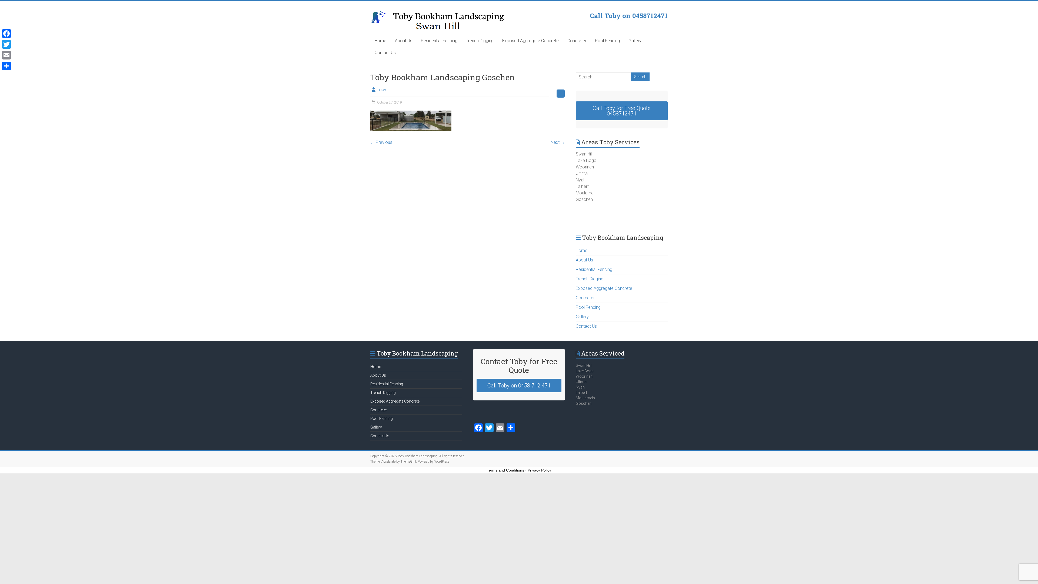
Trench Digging (480, 40)
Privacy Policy (539, 470)
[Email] (6, 55)
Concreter (576, 40)
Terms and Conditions (505, 470)
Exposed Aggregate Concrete (530, 40)
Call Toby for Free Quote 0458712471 (622, 111)
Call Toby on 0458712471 (629, 15)
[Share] (6, 66)
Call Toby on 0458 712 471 (519, 385)
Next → (558, 142)
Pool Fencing (607, 40)
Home (380, 40)
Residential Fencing (439, 40)
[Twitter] (6, 44)
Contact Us (385, 52)
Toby (381, 89)
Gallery (634, 40)
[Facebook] (6, 33)
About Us (403, 40)
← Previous (381, 142)
